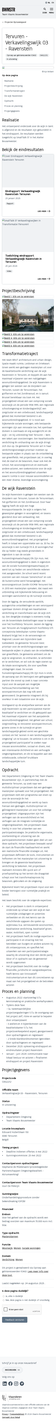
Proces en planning (13, 106)
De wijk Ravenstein (13, 96)
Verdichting (8, 1259)
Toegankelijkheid (17, 1414)
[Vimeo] (21, 1384)
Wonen (17, 1248)
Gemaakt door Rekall (11, 1417)
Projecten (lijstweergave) (15, 22)
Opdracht (9, 101)
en (53, 2)
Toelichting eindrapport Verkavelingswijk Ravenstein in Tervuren (23, 259)
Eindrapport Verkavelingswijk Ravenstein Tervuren (22, 192)
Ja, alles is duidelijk (14, 1296)
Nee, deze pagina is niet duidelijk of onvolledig (27, 1300)
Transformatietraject (14, 91)
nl (49, 2)
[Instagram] (16, 1384)
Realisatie (8, 81)
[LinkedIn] (4, 1384)
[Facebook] (10, 1384)
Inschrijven (10, 1370)
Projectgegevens (12, 111)
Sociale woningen (31, 1248)
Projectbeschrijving (13, 86)
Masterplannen (10, 1236)
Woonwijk (7, 1248)
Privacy (5, 1414)
